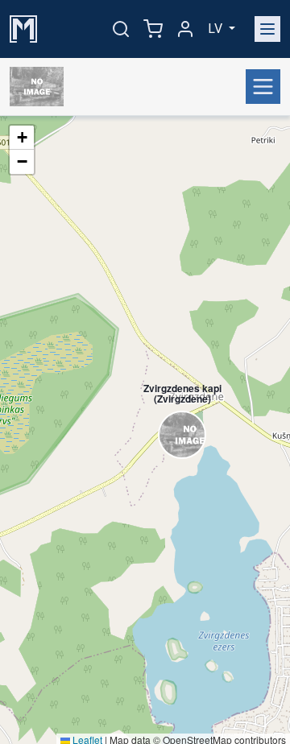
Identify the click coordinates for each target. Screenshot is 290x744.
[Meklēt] (121, 29)
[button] (174, 407)
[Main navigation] (267, 29)
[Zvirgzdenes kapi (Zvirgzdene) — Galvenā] (40, 87)
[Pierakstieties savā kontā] (185, 29)
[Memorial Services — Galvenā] (23, 27)
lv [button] (217, 28)
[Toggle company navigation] (263, 86)
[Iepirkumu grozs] (153, 29)
